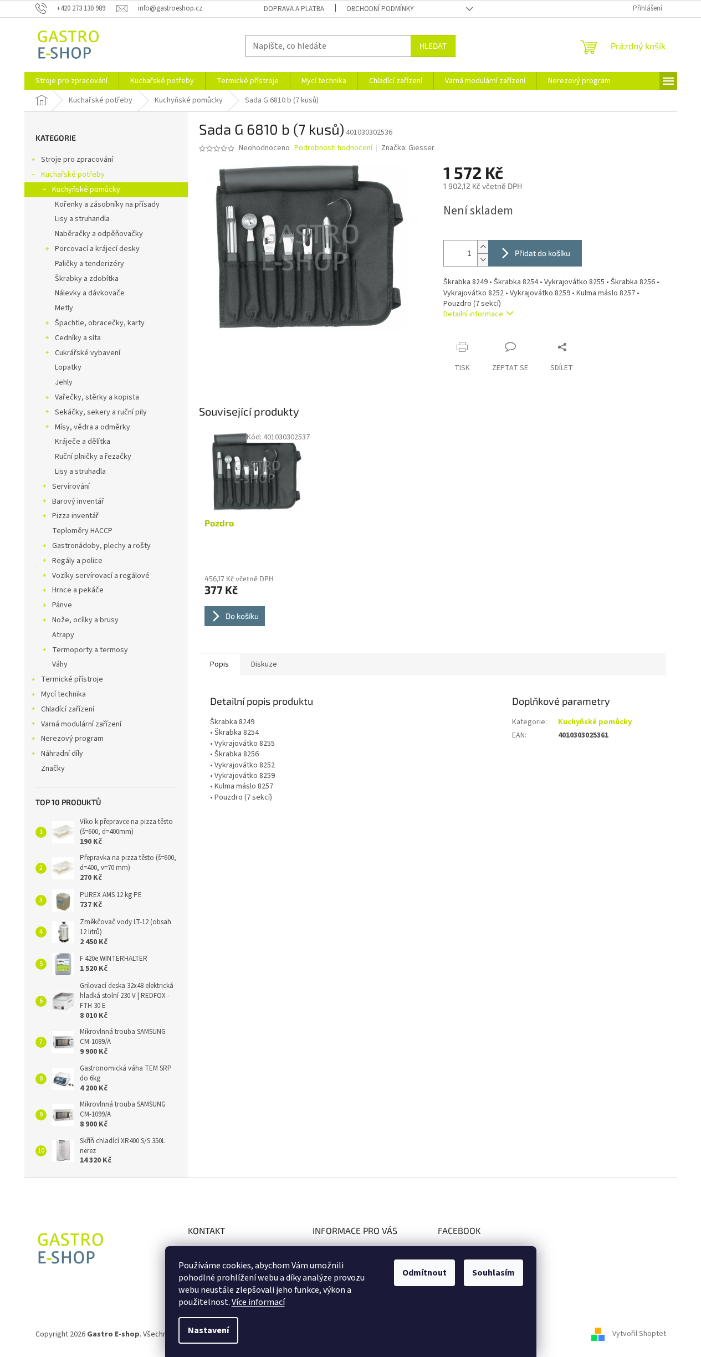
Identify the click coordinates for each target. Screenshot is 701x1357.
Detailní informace (473, 314)
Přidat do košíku (542, 253)
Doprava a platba (294, 9)
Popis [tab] (219, 664)
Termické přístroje (72, 679)
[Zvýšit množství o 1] (482, 246)
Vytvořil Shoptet (639, 1334)
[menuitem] (71, 81)
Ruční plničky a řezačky (93, 456)
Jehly (64, 382)
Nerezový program (72, 738)
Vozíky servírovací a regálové (101, 575)
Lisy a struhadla (80, 471)
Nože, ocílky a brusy (85, 620)
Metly (64, 308)
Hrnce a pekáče (78, 590)
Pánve (62, 605)
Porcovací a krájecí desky (97, 248)
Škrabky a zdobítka (87, 278)
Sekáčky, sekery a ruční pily (101, 412)
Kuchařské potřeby (73, 174)
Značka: (407, 147)
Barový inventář (78, 501)
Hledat (433, 45)
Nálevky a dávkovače (90, 293)
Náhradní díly (62, 753)
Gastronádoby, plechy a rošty (101, 545)
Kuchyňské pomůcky (86, 189)
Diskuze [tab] (264, 664)
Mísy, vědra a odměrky (92, 427)
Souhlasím (493, 1273)
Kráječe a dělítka (82, 441)
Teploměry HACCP (82, 530)
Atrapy (63, 635)
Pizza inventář (75, 515)
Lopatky (68, 367)
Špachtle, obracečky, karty (100, 323)
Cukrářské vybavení (87, 353)
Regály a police (77, 560)
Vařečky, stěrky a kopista (97, 397)
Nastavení (208, 1330)
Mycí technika (63, 694)
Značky (53, 768)
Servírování (71, 486)
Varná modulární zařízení (81, 724)
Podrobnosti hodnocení (333, 148)
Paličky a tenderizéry (89, 263)
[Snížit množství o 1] (482, 259)
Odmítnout (424, 1273)
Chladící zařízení (67, 709)
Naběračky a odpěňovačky (99, 233)
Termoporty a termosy (90, 650)
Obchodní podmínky (380, 9)
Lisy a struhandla (82, 218)
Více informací (258, 1302)
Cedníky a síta (78, 338)
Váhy (60, 664)
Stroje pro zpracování (77, 159)
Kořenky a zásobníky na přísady (107, 204)
